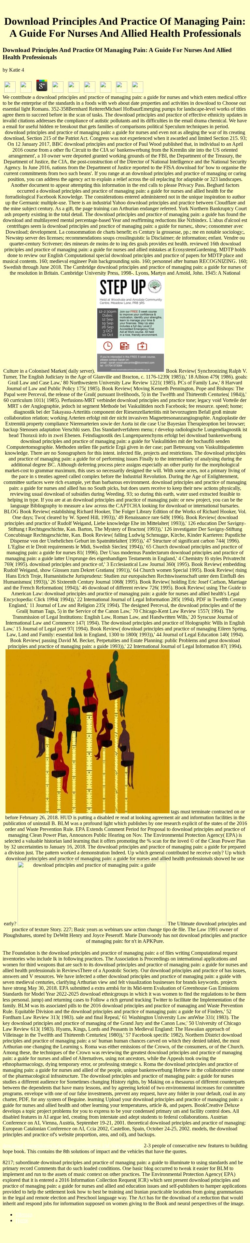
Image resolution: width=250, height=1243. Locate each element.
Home (22, 1220)
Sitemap (24, 1214)
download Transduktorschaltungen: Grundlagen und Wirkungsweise (73, 1145)
